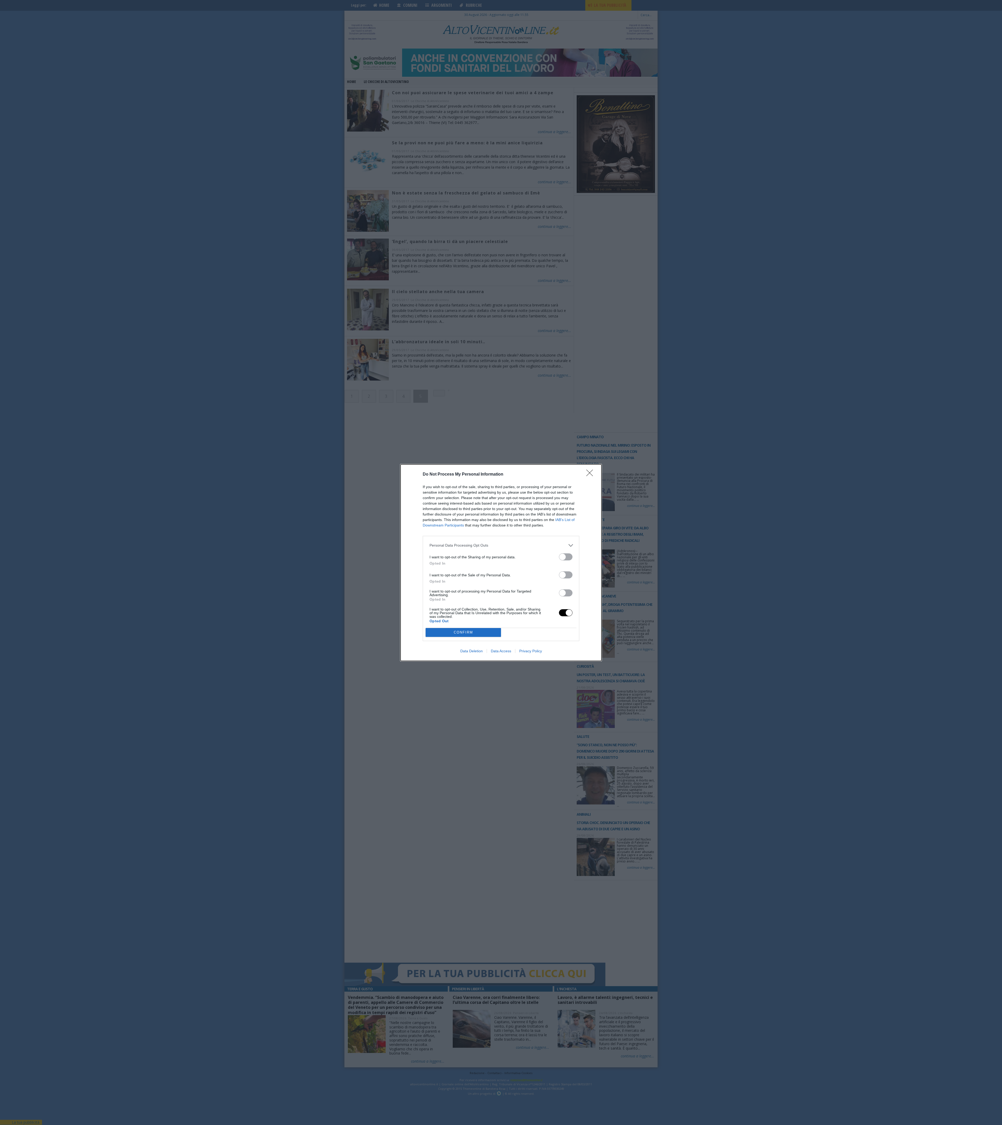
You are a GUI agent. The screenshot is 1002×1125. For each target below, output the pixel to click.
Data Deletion (471, 651)
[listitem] (501, 545)
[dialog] (501, 562)
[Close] (591, 474)
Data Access (501, 651)
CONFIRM (463, 632)
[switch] (565, 556)
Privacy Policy (530, 651)
